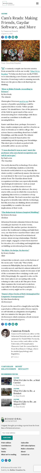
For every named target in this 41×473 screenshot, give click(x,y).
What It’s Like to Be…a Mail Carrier (26, 381)
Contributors (6, 446)
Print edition (6, 443)
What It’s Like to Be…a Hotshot (24, 392)
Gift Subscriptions (28, 446)
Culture (4, 14)
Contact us (25, 455)
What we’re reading (8, 455)
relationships (8, 369)
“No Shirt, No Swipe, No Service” (15, 250)
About (23, 452)
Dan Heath (20, 385)
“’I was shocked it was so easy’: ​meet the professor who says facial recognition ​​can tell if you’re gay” (19, 152)
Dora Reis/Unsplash (13, 63)
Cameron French (11, 31)
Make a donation (27, 449)
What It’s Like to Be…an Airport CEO (24, 402)
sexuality (23, 369)
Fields (3, 452)
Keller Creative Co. (18, 470)
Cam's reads (7, 366)
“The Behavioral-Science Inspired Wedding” (20, 212)
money (18, 366)
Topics (3, 449)
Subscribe (25, 443)
